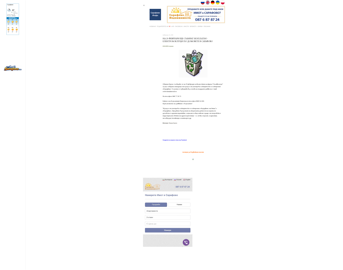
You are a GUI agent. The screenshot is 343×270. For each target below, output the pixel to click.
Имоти (186, 26)
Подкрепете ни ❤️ (163, 26)
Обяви (200, 26)
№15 (172, 26)
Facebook (179, 26)
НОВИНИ (152, 26)
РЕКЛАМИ (207, 26)
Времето (193, 26)
